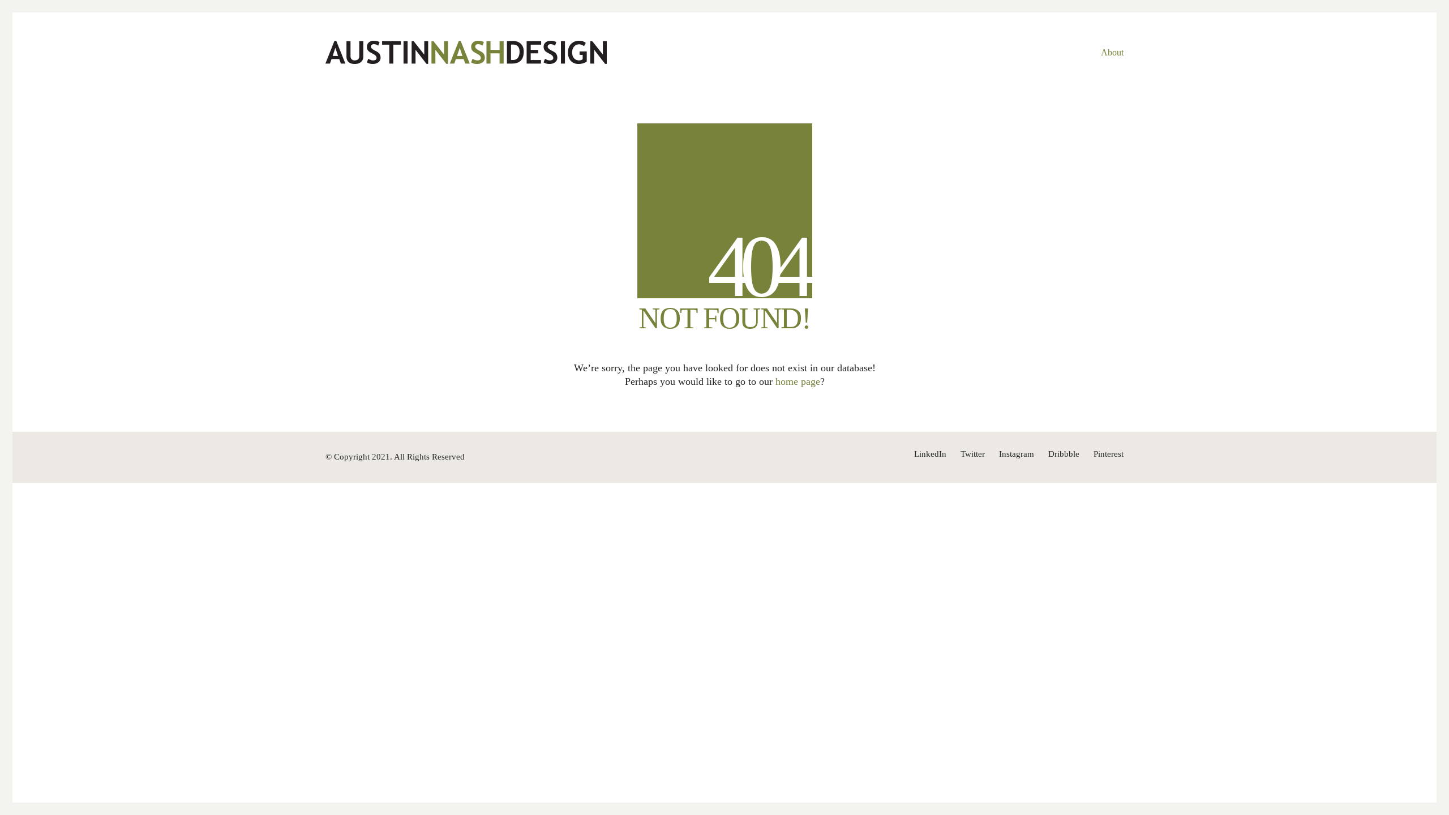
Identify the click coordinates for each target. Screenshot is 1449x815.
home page (797, 381)
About (1112, 52)
